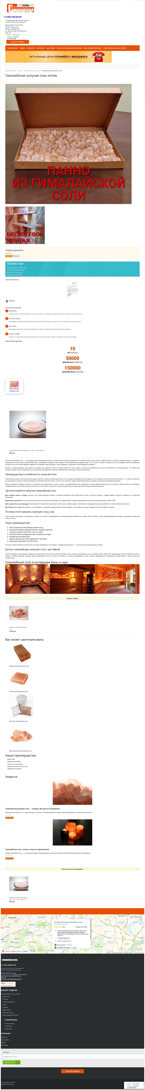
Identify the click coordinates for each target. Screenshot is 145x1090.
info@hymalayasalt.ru (12, 27)
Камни (5, 1007)
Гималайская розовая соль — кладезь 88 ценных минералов (32, 808)
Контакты (8, 1026)
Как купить (5, 1040)
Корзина (9, 37)
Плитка (5, 999)
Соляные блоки (9, 1002)
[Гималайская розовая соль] (14, 384)
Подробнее (9, 818)
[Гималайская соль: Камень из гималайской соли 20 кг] (18, 613)
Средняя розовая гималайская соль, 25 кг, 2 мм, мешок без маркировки (30, 450)
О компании (9, 1023)
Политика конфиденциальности (11, 979)
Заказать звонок (18, 42)
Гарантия (8, 1029)
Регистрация (16, 34)
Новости (4, 1037)
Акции (3, 1042)
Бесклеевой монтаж (10, 1015)
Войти (9, 34)
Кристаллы (7, 1010)
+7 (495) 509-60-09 (13, 17)
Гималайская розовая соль (14, 390)
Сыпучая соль (8, 1012)
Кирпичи (6, 996)
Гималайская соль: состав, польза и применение (27, 849)
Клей (5, 1004)
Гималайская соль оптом (10, 994)
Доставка (4, 1045)
